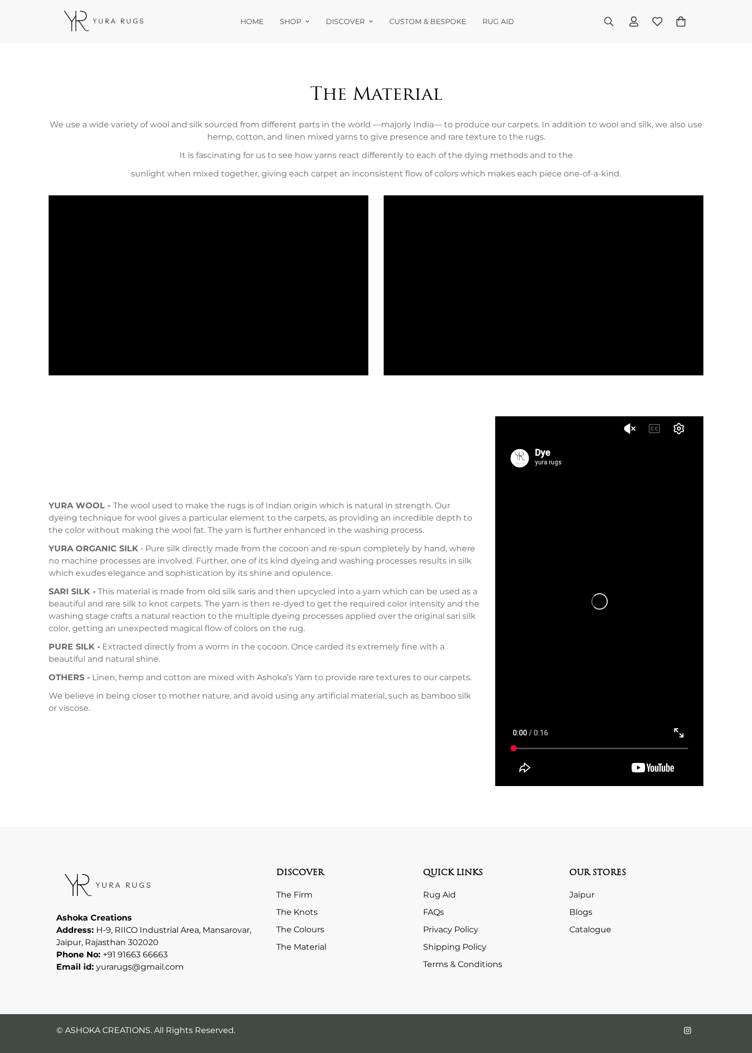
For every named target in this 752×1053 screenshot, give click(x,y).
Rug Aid (498, 21)
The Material (301, 947)
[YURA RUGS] (103, 21)
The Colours (300, 929)
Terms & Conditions (462, 964)
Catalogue (590, 929)
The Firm (294, 895)
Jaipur (581, 895)
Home (251, 21)
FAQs (433, 912)
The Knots (297, 912)
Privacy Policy (450, 929)
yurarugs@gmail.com (140, 967)
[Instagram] (687, 1030)
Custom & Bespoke (427, 21)
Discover (345, 21)
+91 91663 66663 (135, 954)
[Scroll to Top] (732, 997)
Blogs (580, 912)
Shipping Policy (454, 947)
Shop (290, 21)
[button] (681, 21)
